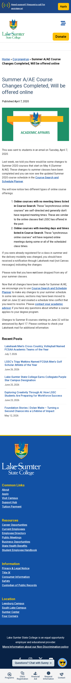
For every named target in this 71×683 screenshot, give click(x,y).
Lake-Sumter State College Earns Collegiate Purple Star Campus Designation (35, 378)
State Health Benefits (14, 545)
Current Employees (13, 529)
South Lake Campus (14, 607)
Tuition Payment (11, 506)
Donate (60, 37)
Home (6, 59)
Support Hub (9, 502)
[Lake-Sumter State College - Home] (13, 29)
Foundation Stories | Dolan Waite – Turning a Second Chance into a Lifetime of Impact (32, 409)
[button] (62, 662)
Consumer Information (16, 576)
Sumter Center (10, 612)
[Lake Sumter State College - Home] (21, 457)
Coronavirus (21, 59)
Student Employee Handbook (19, 550)
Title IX (6, 572)
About (5, 489)
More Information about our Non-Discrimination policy (35, 646)
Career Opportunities (14, 524)
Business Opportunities (16, 541)
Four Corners (10, 616)
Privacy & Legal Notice (15, 568)
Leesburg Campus (13, 603)
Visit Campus (10, 498)
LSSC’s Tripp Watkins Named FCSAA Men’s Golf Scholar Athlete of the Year (33, 363)
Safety (6, 581)
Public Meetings (11, 537)
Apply (63, 6)
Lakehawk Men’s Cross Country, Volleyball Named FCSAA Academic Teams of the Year (35, 348)
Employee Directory (14, 533)
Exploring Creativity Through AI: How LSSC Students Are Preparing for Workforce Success (33, 394)
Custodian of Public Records (19, 585)
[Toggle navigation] (63, 23)
